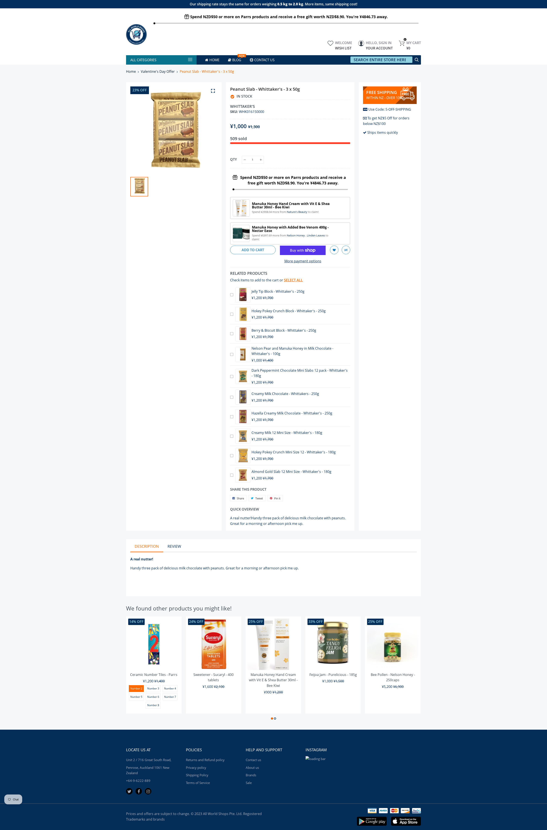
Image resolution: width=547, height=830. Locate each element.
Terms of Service (198, 783)
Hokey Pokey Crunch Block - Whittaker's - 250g (288, 311)
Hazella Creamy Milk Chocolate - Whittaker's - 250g (291, 413)
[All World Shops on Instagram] (148, 791)
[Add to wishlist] (334, 250)
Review (174, 546)
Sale (249, 783)
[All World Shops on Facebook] (138, 791)
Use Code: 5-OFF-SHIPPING (389, 109)
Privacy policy (196, 767)
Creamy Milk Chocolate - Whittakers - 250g (285, 393)
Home (131, 71)
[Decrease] (244, 159)
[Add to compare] (346, 250)
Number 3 (153, 688)
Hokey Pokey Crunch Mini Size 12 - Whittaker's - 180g (293, 452)
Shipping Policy (197, 775)
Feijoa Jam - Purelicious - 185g (333, 674)
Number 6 (153, 697)
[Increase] (260, 159)
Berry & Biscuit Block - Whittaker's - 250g (283, 330)
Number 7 (170, 697)
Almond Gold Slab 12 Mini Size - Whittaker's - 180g (291, 471)
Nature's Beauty (297, 212)
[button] (272, 718)
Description (147, 546)
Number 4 (170, 688)
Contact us (253, 760)
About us (252, 767)
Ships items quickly (382, 132)
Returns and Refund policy (205, 760)
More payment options (302, 261)
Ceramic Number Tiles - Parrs (153, 674)
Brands (251, 775)
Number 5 (136, 697)
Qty (233, 159)
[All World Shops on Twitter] (129, 791)
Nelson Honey (296, 235)
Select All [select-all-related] (293, 280)
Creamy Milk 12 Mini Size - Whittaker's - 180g (286, 432)
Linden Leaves (316, 235)
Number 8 (153, 705)
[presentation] (134, 669)
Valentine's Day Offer (158, 71)
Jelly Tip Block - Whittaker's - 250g (277, 291)
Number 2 (136, 688)
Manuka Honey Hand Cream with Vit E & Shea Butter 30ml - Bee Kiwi (273, 680)
